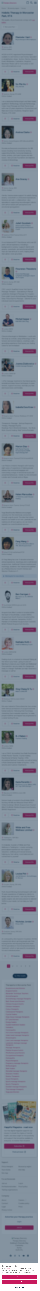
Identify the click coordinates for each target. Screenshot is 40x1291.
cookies (9, 1268)
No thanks (19, 1282)
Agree (19, 1277)
